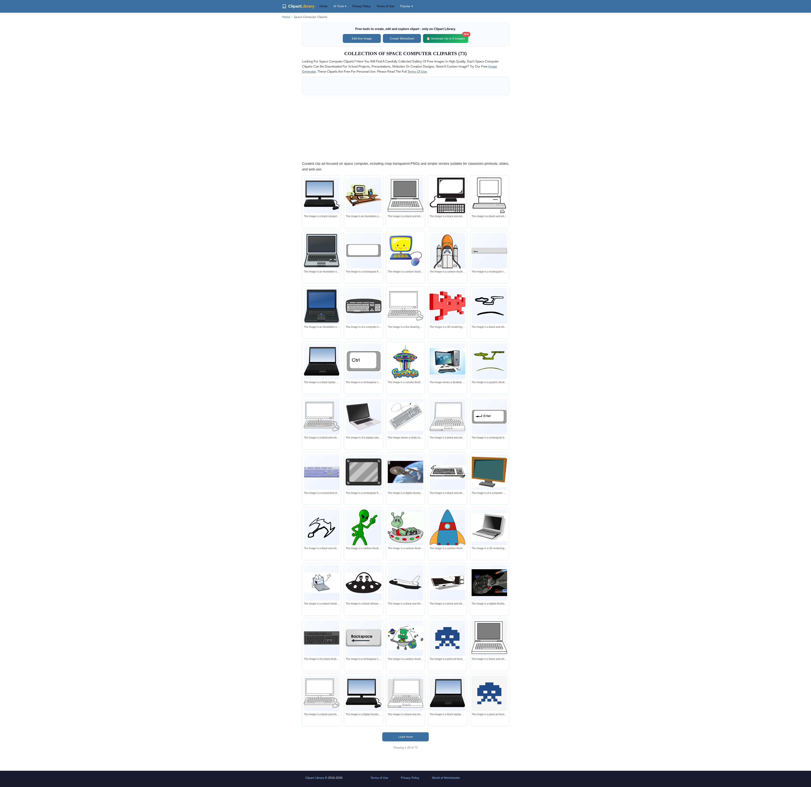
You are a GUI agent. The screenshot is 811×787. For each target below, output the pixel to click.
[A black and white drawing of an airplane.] (405, 582)
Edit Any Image (362, 38)
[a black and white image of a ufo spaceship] (363, 582)
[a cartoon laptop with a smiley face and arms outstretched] (321, 583)
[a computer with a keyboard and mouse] (447, 195)
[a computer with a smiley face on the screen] (405, 250)
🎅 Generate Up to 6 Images (447, 37)
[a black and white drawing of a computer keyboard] (447, 472)
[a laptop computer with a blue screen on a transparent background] (447, 693)
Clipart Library (314, 777)
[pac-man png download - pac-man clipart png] (489, 693)
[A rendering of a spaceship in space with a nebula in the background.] (489, 582)
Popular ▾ (406, 6)
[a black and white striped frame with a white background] (363, 472)
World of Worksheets (446, 777)
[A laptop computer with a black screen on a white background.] (363, 416)
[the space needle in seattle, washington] (405, 361)
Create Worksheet (402, 38)
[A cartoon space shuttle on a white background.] (447, 256)
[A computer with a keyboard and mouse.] (321, 416)
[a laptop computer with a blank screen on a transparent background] (489, 638)
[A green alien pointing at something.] (363, 531)
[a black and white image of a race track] (489, 306)
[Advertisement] (405, 127)
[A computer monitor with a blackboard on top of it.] (489, 472)
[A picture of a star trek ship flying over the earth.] (405, 472)
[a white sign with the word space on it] (489, 250)
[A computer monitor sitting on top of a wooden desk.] (363, 195)
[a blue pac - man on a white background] (447, 638)
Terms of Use (385, 6)
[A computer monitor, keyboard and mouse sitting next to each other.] (447, 583)
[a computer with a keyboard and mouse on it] (489, 195)
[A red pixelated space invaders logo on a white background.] (447, 305)
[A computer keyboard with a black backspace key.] (321, 637)
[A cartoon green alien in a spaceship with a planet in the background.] (405, 638)
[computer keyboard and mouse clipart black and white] (321, 693)
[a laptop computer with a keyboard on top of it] (447, 416)
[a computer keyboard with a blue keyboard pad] (321, 471)
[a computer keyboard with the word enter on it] (489, 416)
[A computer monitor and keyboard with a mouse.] (321, 195)
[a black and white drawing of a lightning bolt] (321, 527)
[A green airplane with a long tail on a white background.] (489, 361)
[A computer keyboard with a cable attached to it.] (405, 416)
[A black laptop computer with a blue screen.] (321, 361)
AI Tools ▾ (339, 6)
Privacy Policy (361, 6)
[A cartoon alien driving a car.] (405, 527)
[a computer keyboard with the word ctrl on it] (363, 361)
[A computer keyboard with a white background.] (363, 306)
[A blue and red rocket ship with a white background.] (447, 532)
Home (324, 6)
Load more (405, 736)
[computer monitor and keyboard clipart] (363, 693)
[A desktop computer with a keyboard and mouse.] (447, 361)
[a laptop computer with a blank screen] (405, 195)
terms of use (417, 71)
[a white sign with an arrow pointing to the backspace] (363, 638)
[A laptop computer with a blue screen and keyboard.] (321, 306)
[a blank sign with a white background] (363, 250)
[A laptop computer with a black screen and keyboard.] (321, 250)
